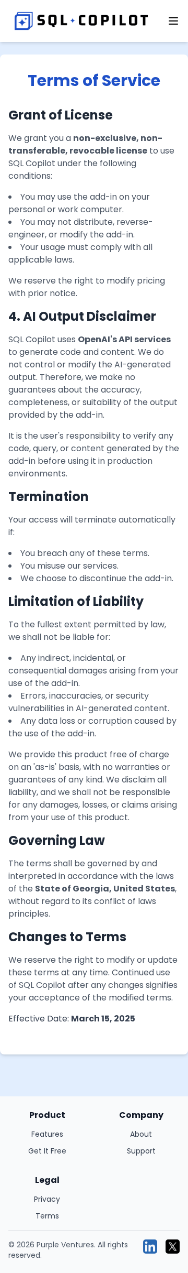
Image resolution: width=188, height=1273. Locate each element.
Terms (47, 1216)
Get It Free (47, 1151)
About (141, 1134)
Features (47, 1134)
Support (141, 1151)
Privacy (47, 1199)
